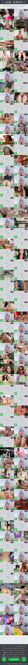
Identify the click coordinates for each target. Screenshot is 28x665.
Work (13, 663)
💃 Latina (16, 646)
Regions (9, 663)
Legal (26, 663)
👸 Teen (22, 648)
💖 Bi (23, 652)
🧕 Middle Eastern (8, 648)
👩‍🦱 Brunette (11, 650)
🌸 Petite (6, 652)
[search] (24, 659)
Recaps (16, 663)
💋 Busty (12, 652)
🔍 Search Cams (21, 661)
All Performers (21, 663)
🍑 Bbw (24, 650)
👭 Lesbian (17, 652)
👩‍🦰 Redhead (18, 650)
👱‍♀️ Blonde (4, 650)
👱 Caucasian (22, 646)
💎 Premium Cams (7, 656)
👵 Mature (16, 648)
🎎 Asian (5, 646)
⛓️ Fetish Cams (15, 656)
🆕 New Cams (6, 654)
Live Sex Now (14, 659)
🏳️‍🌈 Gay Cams (14, 654)
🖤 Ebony (10, 646)
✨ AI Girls (23, 656)
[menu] (4, 659)
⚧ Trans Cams (21, 654)
